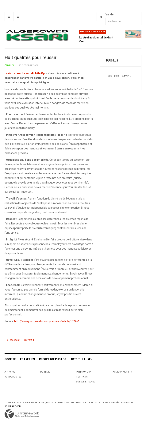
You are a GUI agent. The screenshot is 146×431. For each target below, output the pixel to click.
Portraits (82, 376)
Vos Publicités (13, 376)
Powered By (22, 414)
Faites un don (83, 372)
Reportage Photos (52, 359)
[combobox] (123, 21)
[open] (9, 16)
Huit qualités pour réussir (30, 57)
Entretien (27, 359)
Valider (110, 15)
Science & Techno (85, 381)
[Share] (101, 16)
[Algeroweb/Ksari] (37, 35)
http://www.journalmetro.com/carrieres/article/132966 (46, 321)
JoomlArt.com (13, 406)
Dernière (45, 372)
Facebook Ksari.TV (122, 372)
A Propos (10, 372)
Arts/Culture (81, 359)
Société (10, 359)
